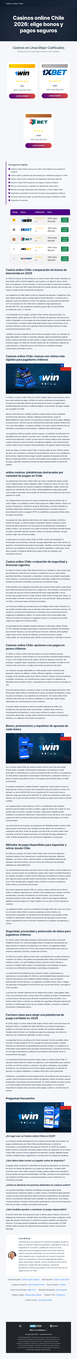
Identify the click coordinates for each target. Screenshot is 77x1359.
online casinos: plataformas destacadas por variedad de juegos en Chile (39, 175)
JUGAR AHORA (22, 96)
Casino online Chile (14, 3)
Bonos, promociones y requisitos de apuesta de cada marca (34, 186)
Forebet (62, 1285)
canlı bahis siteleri (45, 1300)
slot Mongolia (61, 1290)
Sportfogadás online (36, 1285)
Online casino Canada (30, 1280)
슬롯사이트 (32, 1290)
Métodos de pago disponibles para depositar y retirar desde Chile (37, 190)
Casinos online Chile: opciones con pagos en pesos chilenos (34, 183)
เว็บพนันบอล (60, 1295)
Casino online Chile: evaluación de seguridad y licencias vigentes (36, 179)
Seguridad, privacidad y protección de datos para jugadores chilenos (38, 193)
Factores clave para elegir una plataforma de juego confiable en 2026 (38, 197)
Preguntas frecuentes (19, 200)
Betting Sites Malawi (33, 1295)
